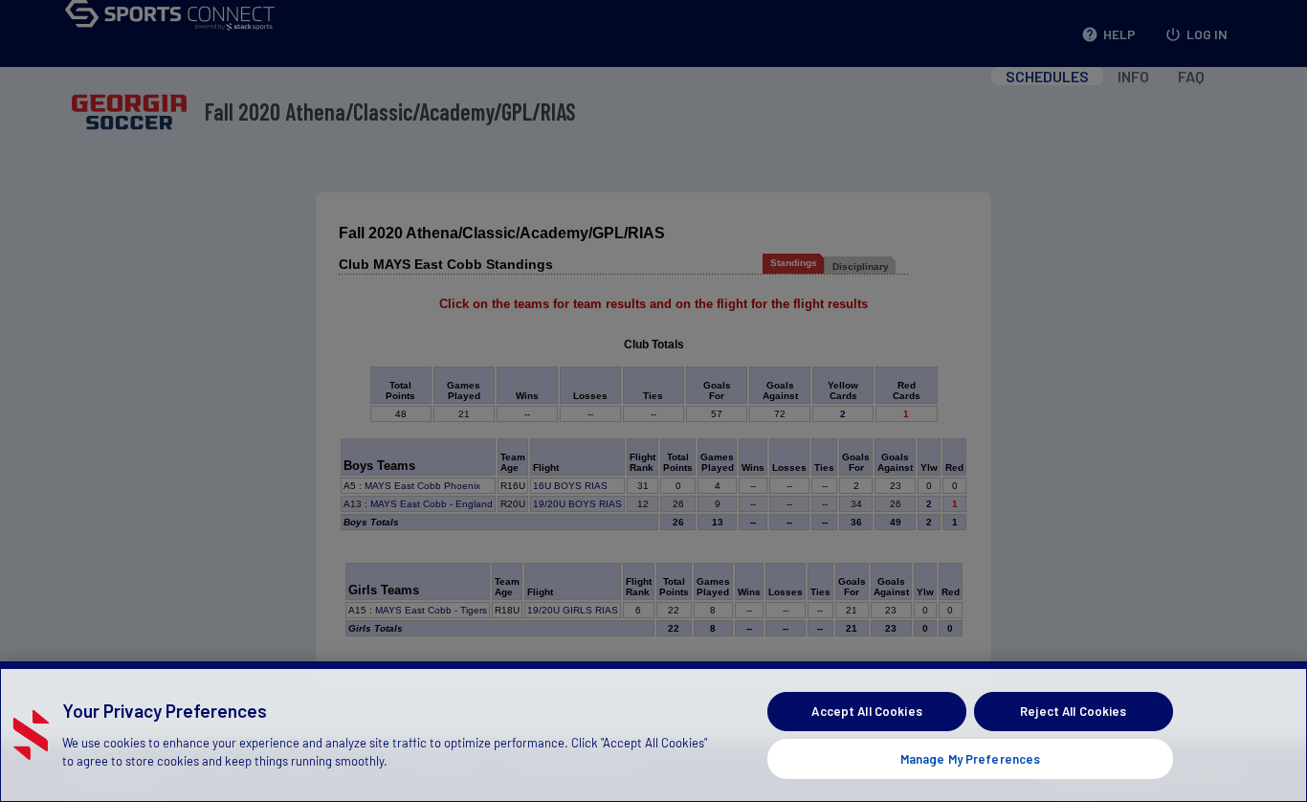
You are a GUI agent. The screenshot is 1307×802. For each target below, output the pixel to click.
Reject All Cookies (1073, 711)
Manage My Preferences (970, 758)
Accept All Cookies (866, 711)
